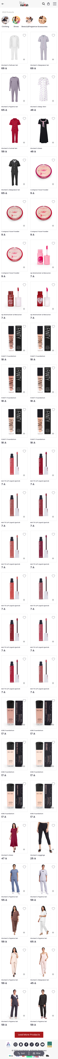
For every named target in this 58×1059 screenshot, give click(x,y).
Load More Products (29, 1034)
